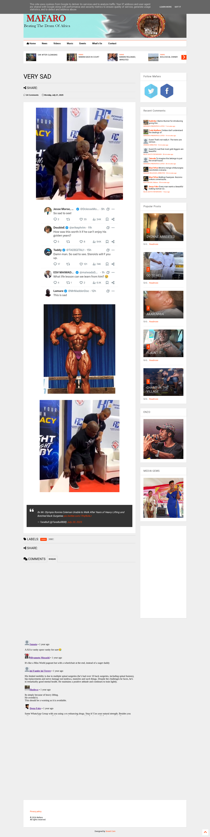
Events (82, 43)
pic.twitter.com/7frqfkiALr (77, 515)
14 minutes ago (171, 135)
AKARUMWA (155, 314)
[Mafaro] (105, 36)
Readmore (153, 244)
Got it (178, 7)
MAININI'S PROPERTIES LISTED (153, 126)
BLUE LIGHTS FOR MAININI (152, 154)
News (44, 43)
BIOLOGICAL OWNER (168, 57)
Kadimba (152, 121)
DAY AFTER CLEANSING (47, 55)
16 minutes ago (163, 145)
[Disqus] (79, 677)
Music (70, 43)
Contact (112, 43)
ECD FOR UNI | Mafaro (150, 182)
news (80, 54)
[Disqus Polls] (79, 600)
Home (32, 43)
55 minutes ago (164, 182)
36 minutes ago (171, 164)
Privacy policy (36, 811)
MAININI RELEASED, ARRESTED (127, 58)
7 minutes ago (170, 126)
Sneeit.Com (110, 831)
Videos (57, 43)
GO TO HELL (155, 275)
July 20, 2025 (74, 522)
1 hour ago (166, 192)
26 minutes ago (168, 154)
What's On (97, 43)
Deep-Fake (154, 187)
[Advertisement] (163, 572)
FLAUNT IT (154, 353)
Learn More (166, 7)
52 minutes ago (171, 173)
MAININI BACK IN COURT (88, 57)
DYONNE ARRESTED (150, 145)
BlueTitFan (153, 168)
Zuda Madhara (155, 130)
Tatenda (152, 158)
